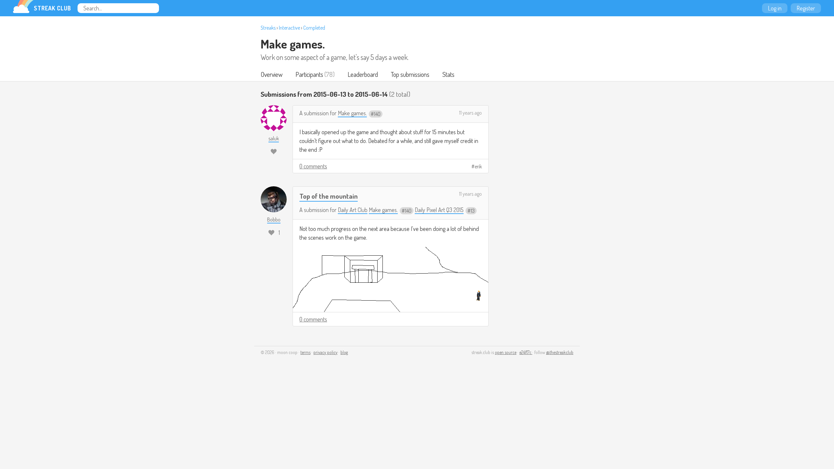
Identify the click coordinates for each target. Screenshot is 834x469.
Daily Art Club (352, 209)
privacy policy (325, 352)
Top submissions (410, 74)
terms (305, 352)
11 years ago (470, 112)
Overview (271, 74)
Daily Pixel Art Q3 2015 (439, 209)
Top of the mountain (328, 196)
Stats (448, 74)
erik (478, 166)
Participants (309, 74)
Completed (314, 27)
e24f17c (525, 352)
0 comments (313, 166)
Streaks (268, 27)
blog (344, 352)
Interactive (289, 27)
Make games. (293, 43)
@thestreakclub (559, 352)
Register (806, 8)
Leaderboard (363, 74)
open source (505, 352)
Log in (775, 8)
